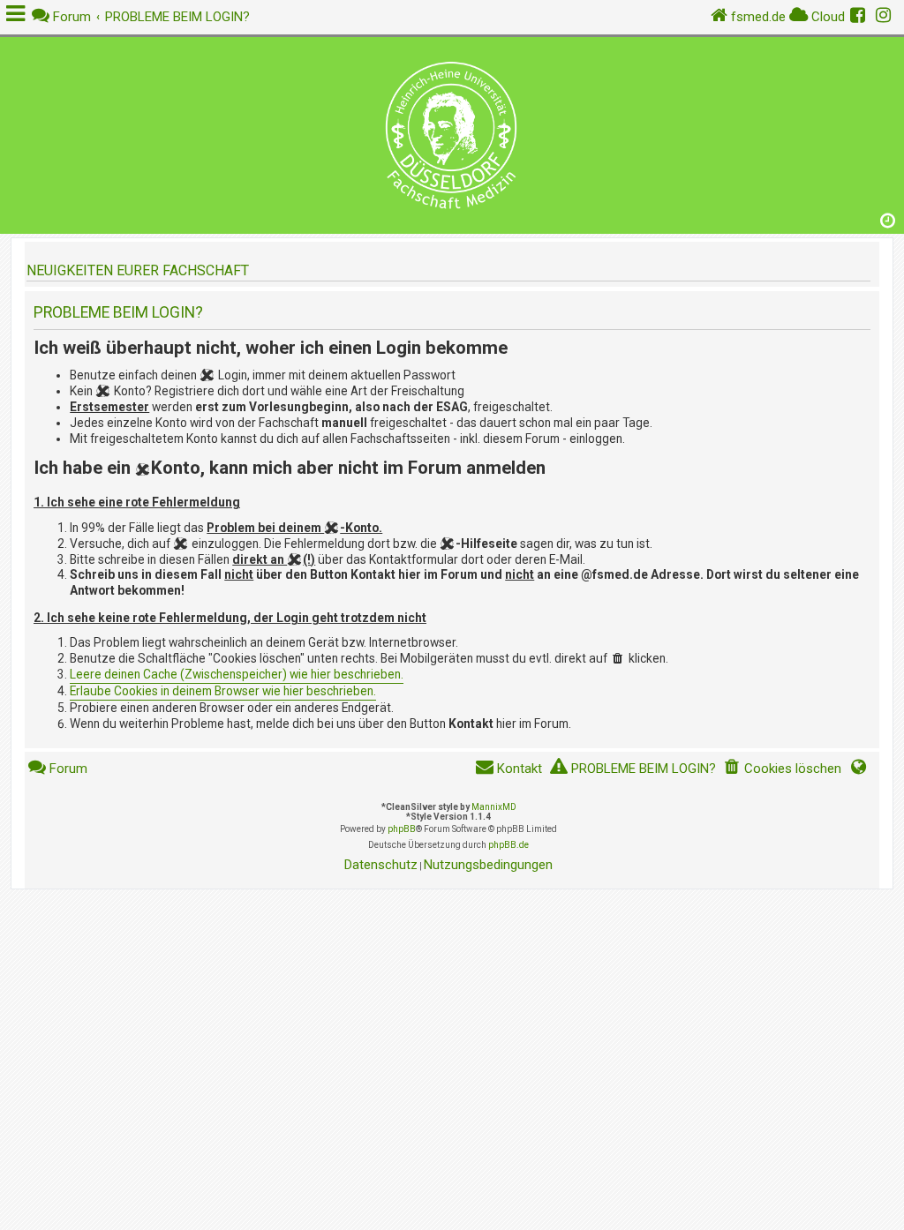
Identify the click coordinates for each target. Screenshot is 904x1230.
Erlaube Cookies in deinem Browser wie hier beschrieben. (223, 691)
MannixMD (493, 807)
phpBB (402, 829)
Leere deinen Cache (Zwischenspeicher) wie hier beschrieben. (236, 674)
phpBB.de (508, 845)
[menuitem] (782, 769)
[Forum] (452, 131)
